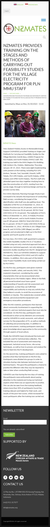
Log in (7, 11)
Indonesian (33, 4)
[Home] (25, 28)
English (20, 4)
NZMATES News (9, 143)
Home (5, 93)
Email (5, 418)
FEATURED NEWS (14, 93)
